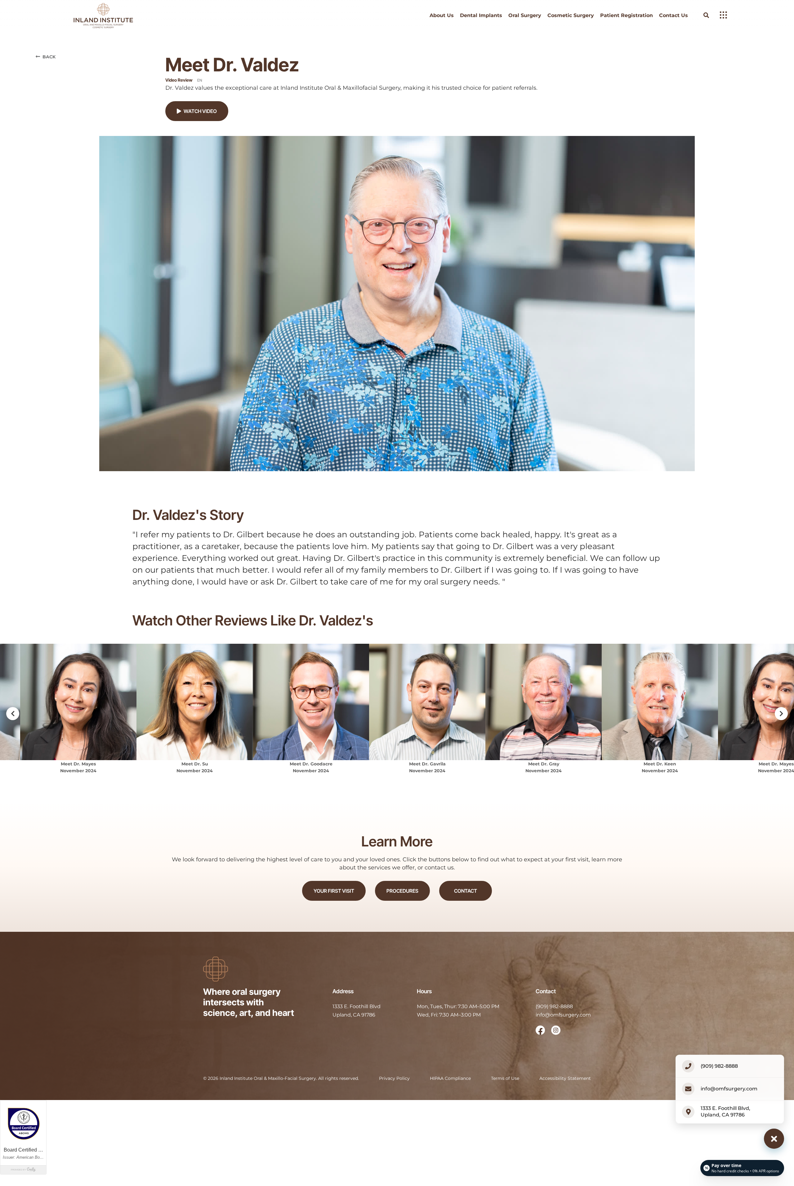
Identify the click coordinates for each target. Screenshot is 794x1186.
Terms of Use (505, 1078)
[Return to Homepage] (109, 15)
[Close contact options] (774, 1139)
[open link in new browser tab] (540, 1030)
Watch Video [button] (200, 111)
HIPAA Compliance (450, 1078)
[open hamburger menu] (723, 15)
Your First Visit (334, 891)
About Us (442, 15)
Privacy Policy (394, 1078)
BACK (49, 57)
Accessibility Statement (565, 1078)
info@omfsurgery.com (563, 1015)
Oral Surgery (524, 15)
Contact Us (673, 15)
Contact (465, 891)
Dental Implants (481, 15)
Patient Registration (626, 15)
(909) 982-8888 (554, 1006)
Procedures (402, 891)
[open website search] (711, 15)
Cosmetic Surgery (570, 15)
